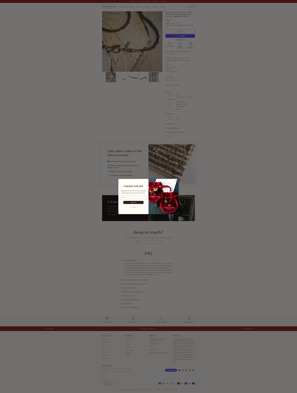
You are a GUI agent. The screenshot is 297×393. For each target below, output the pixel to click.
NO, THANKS (133, 207)
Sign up (133, 202)
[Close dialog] (177, 181)
